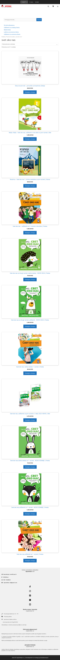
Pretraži (39, 19)
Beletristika (7, 30)
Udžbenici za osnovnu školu (12, 34)
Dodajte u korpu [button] (30, 92)
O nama (31, 2)
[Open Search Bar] (48, 6)
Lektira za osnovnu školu (11, 32)
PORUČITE (24, 2)
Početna (3, 36)
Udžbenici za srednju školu (12, 27)
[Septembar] (7, 6)
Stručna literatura (9, 25)
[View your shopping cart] (53, 6)
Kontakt (37, 2)
